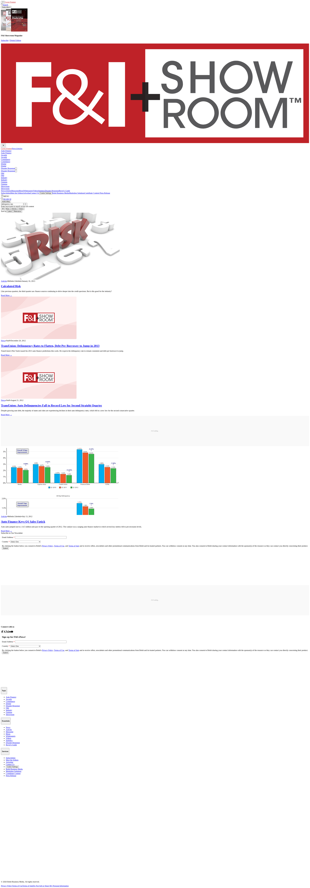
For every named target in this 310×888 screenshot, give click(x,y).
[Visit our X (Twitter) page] (4, 632)
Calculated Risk (11, 286)
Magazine (15, 191)
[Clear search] (26, 204)
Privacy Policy (6, 886)
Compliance (5, 159)
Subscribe (4, 40)
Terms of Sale (27, 886)
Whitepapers (28, 191)
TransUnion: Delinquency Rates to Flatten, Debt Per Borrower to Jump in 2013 (50, 345)
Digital (3, 164)
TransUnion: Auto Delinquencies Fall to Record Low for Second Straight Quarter (51, 405)
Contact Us (35, 193)
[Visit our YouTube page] (12, 632)
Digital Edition (15, 40)
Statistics (41, 191)
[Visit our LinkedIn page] (9, 632)
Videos (35, 191)
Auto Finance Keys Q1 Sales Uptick (23, 521)
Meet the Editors (17, 193)
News (18, 2)
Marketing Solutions (77, 193)
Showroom (5, 186)
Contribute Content (92, 193)
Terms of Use (17, 886)
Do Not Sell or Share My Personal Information (51, 886)
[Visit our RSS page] (7, 632)
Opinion (4, 182)
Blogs (21, 191)
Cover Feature (10, 2)
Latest (10, 211)
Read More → (6, 295)
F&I (2, 173)
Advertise (27, 193)
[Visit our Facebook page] (2, 632)
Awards (4, 155)
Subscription (6, 193)
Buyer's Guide (64, 191)
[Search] (24, 204)
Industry (4, 178)
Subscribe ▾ (6, 7)
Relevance (17, 211)
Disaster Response (8, 168)
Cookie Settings (45, 193)
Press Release (104, 193)
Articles (23, 2)
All (3, 209)
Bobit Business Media (60, 193)
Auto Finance (6, 151)
